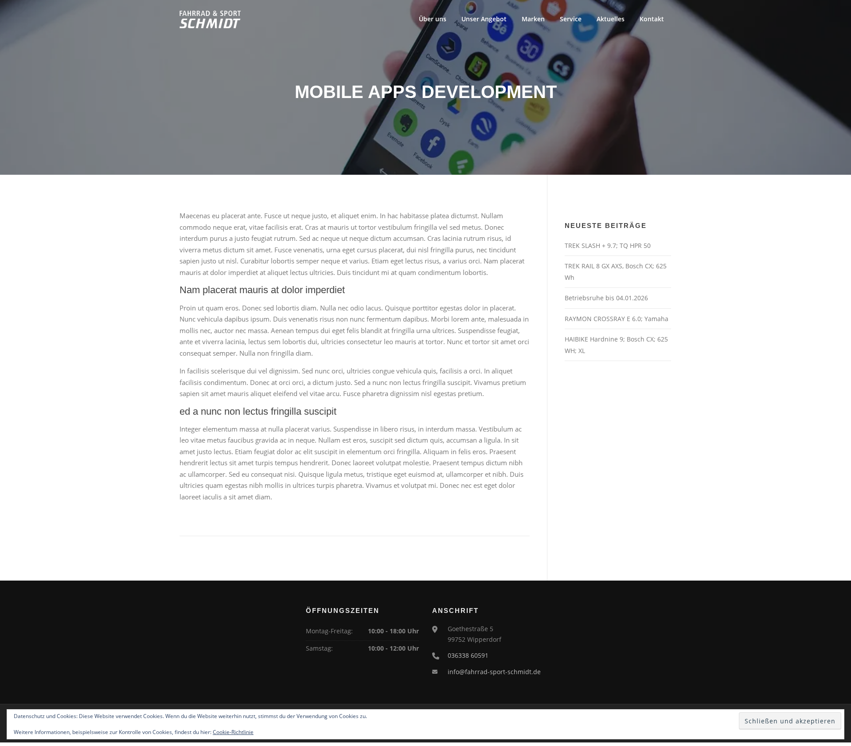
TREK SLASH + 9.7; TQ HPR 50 (608, 245)
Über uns (432, 19)
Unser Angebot (484, 19)
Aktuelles (611, 19)
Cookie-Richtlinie (233, 732)
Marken (533, 19)
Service (571, 19)
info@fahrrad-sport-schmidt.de (494, 671)
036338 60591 (468, 655)
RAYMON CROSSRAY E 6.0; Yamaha (616, 318)
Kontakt (652, 19)
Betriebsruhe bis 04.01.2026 (606, 298)
